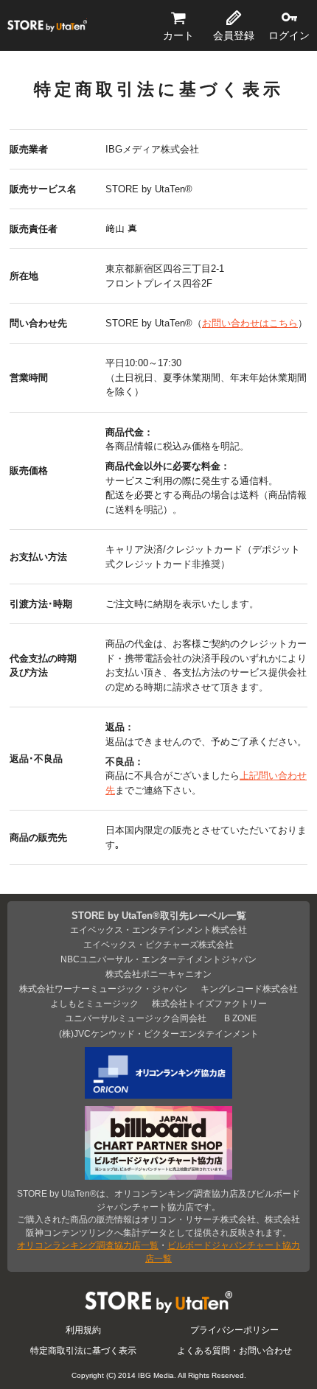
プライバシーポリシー (234, 1329)
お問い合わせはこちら (250, 323)
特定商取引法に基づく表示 (83, 1350)
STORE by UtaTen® (47, 25)
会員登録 (233, 35)
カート (178, 35)
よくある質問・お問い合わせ (234, 1350)
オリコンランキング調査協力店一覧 (87, 1245)
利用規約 (83, 1329)
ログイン (289, 35)
